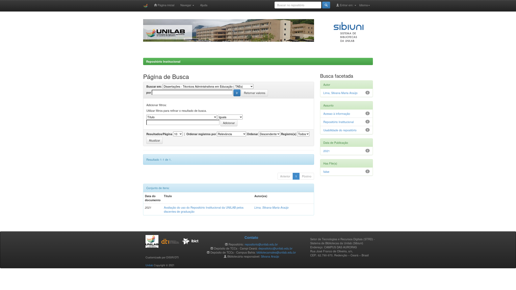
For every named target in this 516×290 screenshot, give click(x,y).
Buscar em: (154, 86)
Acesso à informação (336, 114)
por (148, 92)
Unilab (149, 265)
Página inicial (165, 5)
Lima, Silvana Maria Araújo (271, 207)
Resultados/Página (159, 134)
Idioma (363, 5)
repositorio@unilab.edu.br (261, 244)
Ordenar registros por (201, 134)
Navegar (186, 5)
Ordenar (252, 134)
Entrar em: (346, 5)
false (326, 172)
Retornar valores (254, 93)
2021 (326, 151)
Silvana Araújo (270, 256)
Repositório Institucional (163, 61)
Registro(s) (288, 134)
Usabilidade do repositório (340, 130)
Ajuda (203, 5)
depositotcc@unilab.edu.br (275, 248)
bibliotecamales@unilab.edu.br (276, 252)
